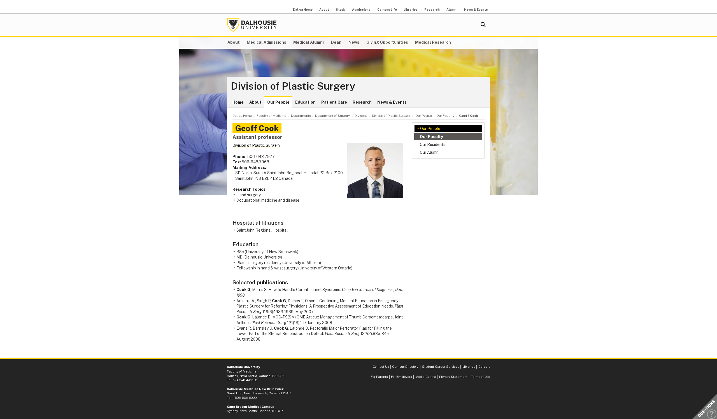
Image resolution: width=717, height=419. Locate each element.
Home (238, 102)
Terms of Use (480, 377)
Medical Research (433, 42)
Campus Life (387, 9)
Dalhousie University (252, 25)
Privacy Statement (453, 377)
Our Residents (432, 144)
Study (340, 9)
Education (305, 102)
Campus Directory (405, 367)
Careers (484, 367)
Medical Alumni (308, 42)
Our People (278, 102)
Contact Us (381, 367)
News (353, 42)
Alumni (451, 9)
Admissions (361, 9)
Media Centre (425, 377)
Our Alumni (429, 152)
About (324, 9)
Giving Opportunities (387, 42)
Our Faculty (431, 136)
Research (432, 9)
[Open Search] (483, 25)
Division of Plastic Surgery (293, 86)
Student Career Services (440, 367)
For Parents (379, 377)
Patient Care (334, 102)
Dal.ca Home (303, 9)
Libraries (411, 9)
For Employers (401, 377)
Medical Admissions (266, 42)
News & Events (476, 9)
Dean (336, 42)
